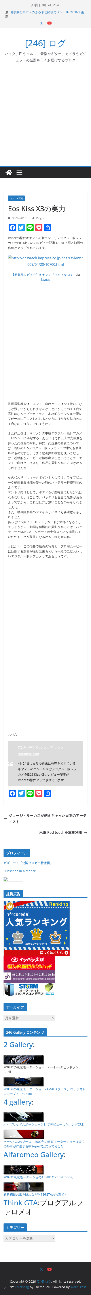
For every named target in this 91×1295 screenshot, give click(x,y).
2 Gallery (18, 1044)
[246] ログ (45, 43)
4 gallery (18, 1102)
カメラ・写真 (16, 198)
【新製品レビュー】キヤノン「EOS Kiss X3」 (43, 275)
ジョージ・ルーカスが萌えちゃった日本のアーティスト (48, 818)
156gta (40, 218)
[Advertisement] (45, 118)
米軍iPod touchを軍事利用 (60, 832)
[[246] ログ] (9, 172)
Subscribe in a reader (20, 871)
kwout (45, 279)
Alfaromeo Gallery (34, 1154)
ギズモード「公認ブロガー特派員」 (28, 863)
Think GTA (21, 1202)
